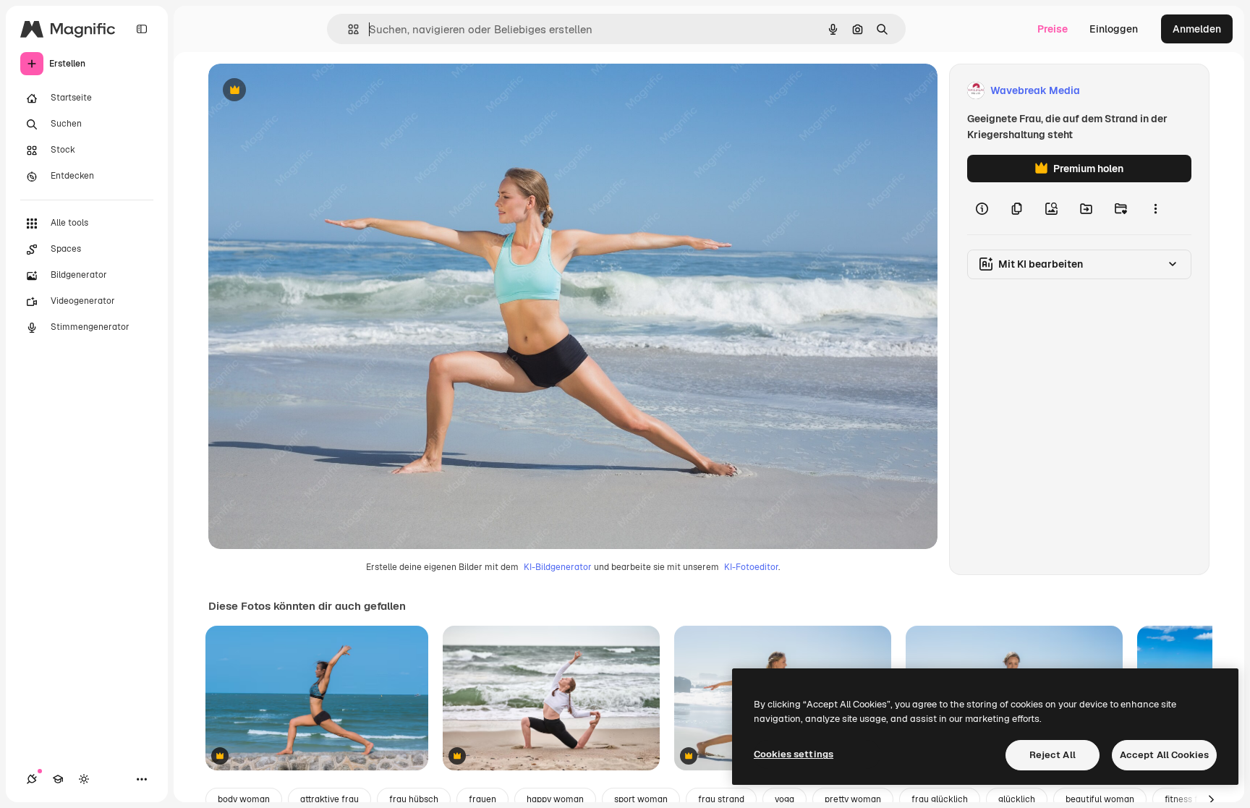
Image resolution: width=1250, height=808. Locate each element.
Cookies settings (793, 754)
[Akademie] (57, 779)
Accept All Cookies (1164, 755)
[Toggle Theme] (83, 779)
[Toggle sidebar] (141, 29)
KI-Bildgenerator (558, 567)
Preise (1052, 28)
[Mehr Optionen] (1155, 208)
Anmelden (1197, 28)
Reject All (1052, 755)
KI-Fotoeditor (751, 567)
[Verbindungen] (31, 779)
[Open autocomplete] (347, 29)
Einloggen (1113, 28)
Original (301, 91)
